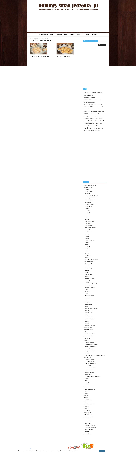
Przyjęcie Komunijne (90, 363)
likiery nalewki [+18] (90, 351)
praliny (87, 244)
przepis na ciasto (96, 120)
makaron (96, 116)
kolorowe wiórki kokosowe (91, 308)
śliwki (99, 130)
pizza (85, 387)
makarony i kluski (89, 278)
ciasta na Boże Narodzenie (91, 259)
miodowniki (88, 232)
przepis (85, 120)
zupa (96, 130)
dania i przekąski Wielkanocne (94, 376)
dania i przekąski (91, 368)
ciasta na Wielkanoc (89, 261)
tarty (86, 293)
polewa (87, 242)
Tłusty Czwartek (89, 372)
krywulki (89, 421)
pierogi (96, 118)
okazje (87, 34)
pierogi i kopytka (89, 285)
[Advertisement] (68, 22)
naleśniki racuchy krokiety (91, 283)
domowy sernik (87, 111)
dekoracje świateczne (90, 425)
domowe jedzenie (87, 109)
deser (95, 106)
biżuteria (87, 419)
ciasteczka (99, 92)
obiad (65, 34)
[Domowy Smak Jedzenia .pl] (68, 5)
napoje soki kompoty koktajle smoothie (95, 355)
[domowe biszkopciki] (68, 48)
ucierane (87, 255)
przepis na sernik (89, 123)
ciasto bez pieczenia (89, 97)
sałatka (96, 125)
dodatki (87, 215)
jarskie (87, 272)
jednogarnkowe (89, 274)
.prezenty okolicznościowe (90, 185)
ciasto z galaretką (89, 102)
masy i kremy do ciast (90, 227)
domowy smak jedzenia (97, 111)
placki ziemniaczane (90, 287)
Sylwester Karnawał (90, 370)
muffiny (87, 234)
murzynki (87, 236)
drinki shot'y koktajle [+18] (91, 344)
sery (85, 402)
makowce (88, 223)
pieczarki (92, 118)
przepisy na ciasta (98, 123)
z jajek (87, 323)
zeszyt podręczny (88, 433)
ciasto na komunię (97, 99)
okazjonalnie (87, 357)
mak (92, 116)
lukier (86, 314)
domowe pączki (95, 109)
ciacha (51, 34)
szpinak (90, 128)
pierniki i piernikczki (90, 240)
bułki (86, 380)
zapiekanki (88, 297)
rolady (87, 249)
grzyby (90, 113)
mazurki (87, 229)
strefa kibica (87, 410)
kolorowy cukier (89, 310)
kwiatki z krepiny (89, 429)
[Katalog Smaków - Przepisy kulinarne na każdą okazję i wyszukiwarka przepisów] (48, 448)
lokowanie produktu (89, 336)
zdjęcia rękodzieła (88, 416)
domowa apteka (88, 327)
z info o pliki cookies (89, 414)
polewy (87, 321)
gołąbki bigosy (88, 268)
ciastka (85, 95)
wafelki (87, 257)
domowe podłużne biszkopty (39, 56)
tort (94, 128)
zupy (86, 300)
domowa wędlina (88, 329)
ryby (86, 289)
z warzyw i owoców (90, 325)
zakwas (87, 385)
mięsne (87, 280)
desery (87, 208)
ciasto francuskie (88, 100)
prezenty (87, 431)
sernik (86, 128)
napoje (72, 34)
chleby (87, 382)
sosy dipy (86, 408)
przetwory (86, 393)
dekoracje (86, 302)
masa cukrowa (89, 317)
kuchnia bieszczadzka (89, 334)
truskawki (99, 128)
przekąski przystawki (89, 389)
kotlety (87, 276)
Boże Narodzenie (90, 359)
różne (88, 212)
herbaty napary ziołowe (91, 346)
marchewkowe (89, 225)
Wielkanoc (88, 374)
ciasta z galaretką (89, 198)
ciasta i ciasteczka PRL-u (91, 195)
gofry (87, 219)
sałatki (59, 34)
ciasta (94, 92)
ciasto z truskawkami (88, 106)
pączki (91, 125)
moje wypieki (86, 118)
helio (94, 113)
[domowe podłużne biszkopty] (41, 48)
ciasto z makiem (98, 104)
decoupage (88, 423)
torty (87, 253)
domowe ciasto (100, 106)
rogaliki (87, 246)
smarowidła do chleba (89, 404)
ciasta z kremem (89, 200)
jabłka (98, 113)
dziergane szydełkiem (90, 427)
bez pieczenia (89, 191)
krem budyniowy (87, 116)
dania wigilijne (90, 361)
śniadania (86, 406)
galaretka (86, 113)
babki (87, 189)
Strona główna (43, 34)
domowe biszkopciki (63, 56)
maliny (100, 116)
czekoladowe (88, 304)
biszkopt (89, 92)
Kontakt (94, 34)
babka (85, 92)
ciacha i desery (88, 187)
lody (88, 210)
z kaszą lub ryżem (89, 295)
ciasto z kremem (89, 104)
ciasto (90, 95)
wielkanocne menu (89, 130)
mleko (87, 353)
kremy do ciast (89, 312)
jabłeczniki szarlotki (90, 221)
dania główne (88, 263)
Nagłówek (87, 338)
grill (85, 331)
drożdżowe (88, 217)
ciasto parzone (89, 206)
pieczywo (79, 34)
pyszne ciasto (86, 125)
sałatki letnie (88, 399)
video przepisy (87, 412)
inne (86, 306)
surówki (87, 291)
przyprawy (87, 395)
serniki (87, 251)
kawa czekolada (89, 348)
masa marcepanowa (90, 319)
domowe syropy (89, 342)
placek (100, 118)
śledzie (87, 391)
